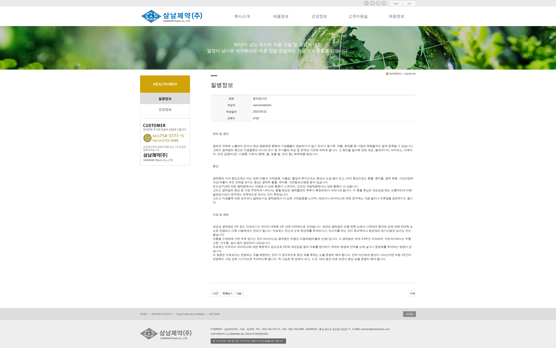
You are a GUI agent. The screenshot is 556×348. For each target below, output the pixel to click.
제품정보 (281, 16)
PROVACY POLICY (162, 314)
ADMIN (409, 314)
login (396, 3)
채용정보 (396, 16)
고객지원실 (358, 16)
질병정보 (165, 98)
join (409, 3)
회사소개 (242, 16)
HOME (143, 314)
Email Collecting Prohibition (191, 314)
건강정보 (319, 16)
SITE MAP (214, 314)
